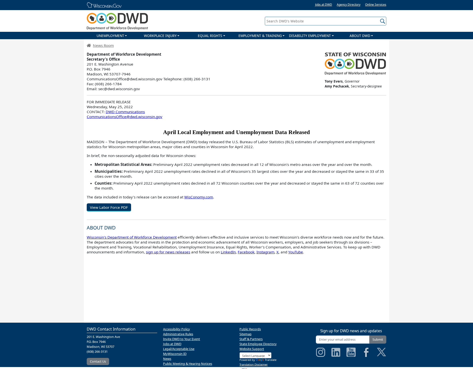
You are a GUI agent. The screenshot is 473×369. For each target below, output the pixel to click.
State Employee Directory (258, 344)
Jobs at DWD (323, 4)
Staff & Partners (251, 339)
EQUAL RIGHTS (210, 35)
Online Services (375, 4)
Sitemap (245, 334)
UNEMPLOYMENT (110, 35)
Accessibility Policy (176, 329)
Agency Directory (348, 4)
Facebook (246, 251)
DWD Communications (125, 111)
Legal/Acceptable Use (178, 349)
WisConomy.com (198, 196)
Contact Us (98, 361)
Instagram (265, 251)
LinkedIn (228, 251)
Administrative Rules (178, 334)
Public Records (250, 329)
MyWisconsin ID (174, 353)
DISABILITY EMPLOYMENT (310, 35)
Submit (377, 339)
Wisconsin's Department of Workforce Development (132, 237)
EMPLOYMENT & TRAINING (260, 35)
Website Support (251, 349)
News (167, 358)
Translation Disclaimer (253, 364)
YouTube (295, 251)
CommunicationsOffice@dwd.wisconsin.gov (124, 116)
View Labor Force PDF (109, 207)
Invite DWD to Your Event (181, 339)
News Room (103, 45)
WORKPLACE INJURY (160, 35)
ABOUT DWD (360, 35)
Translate (270, 360)
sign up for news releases (168, 251)
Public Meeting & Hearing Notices (187, 363)
